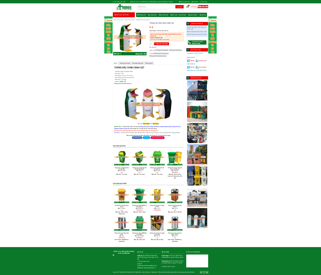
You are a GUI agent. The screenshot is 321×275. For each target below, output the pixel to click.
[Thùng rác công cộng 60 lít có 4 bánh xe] (174, 157)
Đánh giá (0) (149, 63)
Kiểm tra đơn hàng (185, 2)
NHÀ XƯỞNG (193, 15)
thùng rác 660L (176, 132)
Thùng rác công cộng (175, 50)
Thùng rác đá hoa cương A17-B (157, 206)
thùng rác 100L (150, 132)
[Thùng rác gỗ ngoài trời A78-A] (174, 195)
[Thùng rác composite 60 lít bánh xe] (157, 157)
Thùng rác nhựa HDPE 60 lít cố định (139, 233)
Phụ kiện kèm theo (137, 63)
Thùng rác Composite (129, 19)
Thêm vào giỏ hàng (161, 44)
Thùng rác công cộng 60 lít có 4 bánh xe (175, 168)
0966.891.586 (196, 43)
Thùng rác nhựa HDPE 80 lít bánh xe (139, 206)
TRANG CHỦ (142, 15)
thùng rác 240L (167, 132)
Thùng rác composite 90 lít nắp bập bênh (139, 168)
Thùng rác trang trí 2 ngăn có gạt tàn (157, 233)
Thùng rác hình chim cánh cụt (158, 56)
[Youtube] (207, 272)
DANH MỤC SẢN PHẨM (122, 15)
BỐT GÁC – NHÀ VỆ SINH (179, 15)
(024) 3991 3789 (201, 70)
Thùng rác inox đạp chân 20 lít (122, 233)
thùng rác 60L (133, 132)
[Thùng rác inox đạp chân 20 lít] (121, 223)
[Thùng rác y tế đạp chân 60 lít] (121, 195)
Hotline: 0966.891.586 (157, 138)
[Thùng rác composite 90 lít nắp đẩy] (121, 157)
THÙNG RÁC (153, 15)
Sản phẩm (121, 19)
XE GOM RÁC (164, 15)
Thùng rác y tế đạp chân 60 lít (122, 206)
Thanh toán (204, 2)
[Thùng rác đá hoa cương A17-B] (157, 195)
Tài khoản (195, 2)
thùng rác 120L (158, 132)
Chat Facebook (137, 138)
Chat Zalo (146, 138)
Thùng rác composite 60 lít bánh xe (157, 168)
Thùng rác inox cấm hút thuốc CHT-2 (175, 233)
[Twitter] (201, 272)
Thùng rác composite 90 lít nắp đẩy (122, 168)
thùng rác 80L (141, 132)
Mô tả (115, 63)
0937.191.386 (199, 53)
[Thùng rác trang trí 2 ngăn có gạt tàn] (157, 223)
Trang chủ (115, 19)
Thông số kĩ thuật (125, 63)
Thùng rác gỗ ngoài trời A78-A (175, 206)
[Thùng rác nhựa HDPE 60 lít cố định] (139, 223)
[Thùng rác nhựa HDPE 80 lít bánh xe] (139, 195)
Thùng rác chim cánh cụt (161, 53)
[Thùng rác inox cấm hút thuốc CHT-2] (174, 223)
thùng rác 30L (125, 132)
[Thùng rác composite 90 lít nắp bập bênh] (139, 157)
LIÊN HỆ (203, 15)
